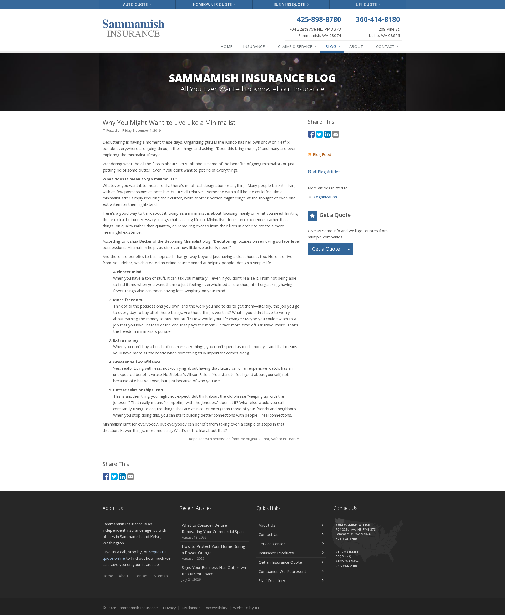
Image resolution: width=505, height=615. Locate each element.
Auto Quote (136, 4)
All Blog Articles (326, 171)
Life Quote (367, 4)
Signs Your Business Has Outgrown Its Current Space (214, 573)
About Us (267, 525)
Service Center (272, 543)
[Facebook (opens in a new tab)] (106, 476)
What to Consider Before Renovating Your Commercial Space (214, 531)
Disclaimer (190, 607)
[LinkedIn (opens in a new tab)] (122, 476)
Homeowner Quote (213, 4)
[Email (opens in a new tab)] (130, 476)
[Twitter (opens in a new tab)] (114, 476)
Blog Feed (322, 154)
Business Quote (290, 4)
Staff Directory (272, 580)
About (358, 46)
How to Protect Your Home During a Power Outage (213, 552)
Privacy (169, 607)
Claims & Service (297, 46)
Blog (332, 46)
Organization (325, 196)
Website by (246, 607)
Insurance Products (276, 552)
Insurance (256, 46)
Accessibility (217, 607)
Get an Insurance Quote (280, 562)
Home (226, 46)
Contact (387, 46)
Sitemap (161, 575)
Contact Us (269, 534)
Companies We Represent (282, 571)
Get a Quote (326, 249)
